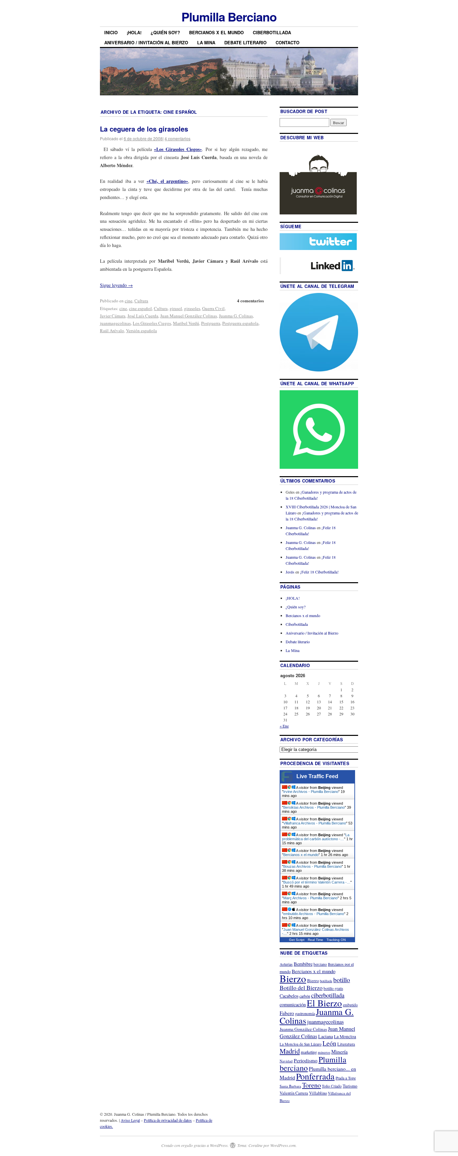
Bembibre (303, 964)
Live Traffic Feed (317, 776)
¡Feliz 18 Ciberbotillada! (319, 571)
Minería (339, 1051)
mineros (324, 1052)
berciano (320, 964)
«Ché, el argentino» (167, 181)
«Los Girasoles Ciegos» (178, 149)
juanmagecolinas (115, 323)
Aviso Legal (130, 1120)
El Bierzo (324, 1003)
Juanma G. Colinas (236, 316)
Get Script (296, 940)
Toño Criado (332, 1086)
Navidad (286, 1060)
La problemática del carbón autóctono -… (315, 837)
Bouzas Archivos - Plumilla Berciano (312, 866)
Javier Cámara (112, 316)
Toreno (311, 1085)
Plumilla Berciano (229, 16)
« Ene (284, 725)
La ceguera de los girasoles (144, 129)
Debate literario (245, 42)
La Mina (206, 42)
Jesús (290, 571)
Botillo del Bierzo (301, 988)
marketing (309, 1052)
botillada (326, 980)
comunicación (293, 1004)
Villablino (318, 1093)
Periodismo (306, 1060)
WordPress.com (283, 1145)
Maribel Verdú (186, 323)
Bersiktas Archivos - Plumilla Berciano (314, 807)
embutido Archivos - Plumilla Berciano (313, 914)
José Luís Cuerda (142, 316)
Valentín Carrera (294, 1093)
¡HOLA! (134, 32)
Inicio (111, 32)
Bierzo (293, 978)
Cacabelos (289, 996)
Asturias (286, 964)
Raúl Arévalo (112, 331)
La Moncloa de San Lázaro (301, 1044)
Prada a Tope (346, 1077)
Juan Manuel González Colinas (188, 316)
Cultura (141, 301)
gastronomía (305, 1013)
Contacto (287, 42)
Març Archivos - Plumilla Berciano (310, 898)
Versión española (141, 331)
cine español (140, 308)
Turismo (350, 1086)
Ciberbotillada (272, 32)
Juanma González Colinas (303, 1029)
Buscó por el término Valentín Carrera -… (316, 882)
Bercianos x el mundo (216, 32)
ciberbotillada (327, 995)
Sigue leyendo (116, 285)
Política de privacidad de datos (168, 1120)
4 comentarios (177, 138)
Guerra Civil (213, 308)
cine (128, 301)
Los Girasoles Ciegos (152, 323)
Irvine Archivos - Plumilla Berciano (310, 792)
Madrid (290, 1051)
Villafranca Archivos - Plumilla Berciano (314, 823)
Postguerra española (240, 323)
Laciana (325, 1036)
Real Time (315, 940)
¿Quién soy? (165, 32)
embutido (350, 1004)
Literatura (346, 1044)
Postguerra (210, 323)
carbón (304, 996)
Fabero (287, 1012)
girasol (176, 308)
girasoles (192, 308)
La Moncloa (345, 1037)
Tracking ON (336, 940)
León (329, 1043)
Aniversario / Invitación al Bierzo (146, 42)
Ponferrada (315, 1076)
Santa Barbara (290, 1086)
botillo (341, 979)
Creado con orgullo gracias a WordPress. (195, 1145)
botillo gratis (333, 988)
